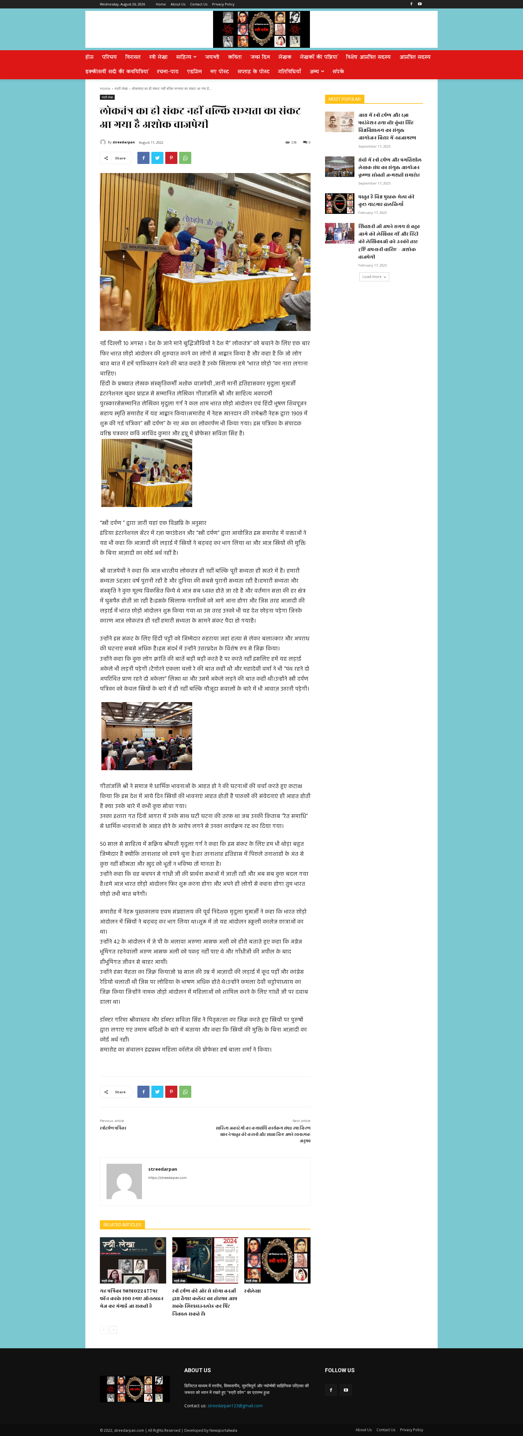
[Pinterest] (171, 158)
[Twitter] (157, 158)
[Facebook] (411, 4)
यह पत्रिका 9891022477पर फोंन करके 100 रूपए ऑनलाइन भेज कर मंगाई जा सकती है (131, 1298)
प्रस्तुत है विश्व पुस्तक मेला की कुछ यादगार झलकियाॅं (386, 200)
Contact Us (386, 1429)
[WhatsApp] (185, 158)
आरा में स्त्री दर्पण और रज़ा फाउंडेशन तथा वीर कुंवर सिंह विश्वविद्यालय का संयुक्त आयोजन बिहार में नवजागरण (387, 126)
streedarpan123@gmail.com (235, 1405)
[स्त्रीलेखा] (277, 1260)
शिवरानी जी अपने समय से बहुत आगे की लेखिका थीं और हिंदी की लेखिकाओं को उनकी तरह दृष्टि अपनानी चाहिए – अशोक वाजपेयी (389, 242)
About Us (364, 1429)
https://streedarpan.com (167, 1178)
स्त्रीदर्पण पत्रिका (113, 1128)
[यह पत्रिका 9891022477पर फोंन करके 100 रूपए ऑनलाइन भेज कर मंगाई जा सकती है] (133, 1260)
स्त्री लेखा (121, 88)
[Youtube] (419, 4)
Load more (372, 276)
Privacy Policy (411, 1429)
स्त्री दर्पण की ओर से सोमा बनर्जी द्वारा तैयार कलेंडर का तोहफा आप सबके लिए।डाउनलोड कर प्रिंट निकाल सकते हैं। (204, 1302)
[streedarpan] (104, 142)
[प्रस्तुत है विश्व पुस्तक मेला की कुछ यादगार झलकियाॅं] (339, 203)
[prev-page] (103, 1330)
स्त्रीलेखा (252, 1291)
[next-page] (113, 1330)
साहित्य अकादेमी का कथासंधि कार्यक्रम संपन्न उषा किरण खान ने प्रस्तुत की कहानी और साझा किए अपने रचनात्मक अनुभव (263, 1134)
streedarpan (124, 142)
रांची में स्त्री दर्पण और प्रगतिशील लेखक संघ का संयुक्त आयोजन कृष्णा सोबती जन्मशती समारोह (390, 167)
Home (105, 88)
